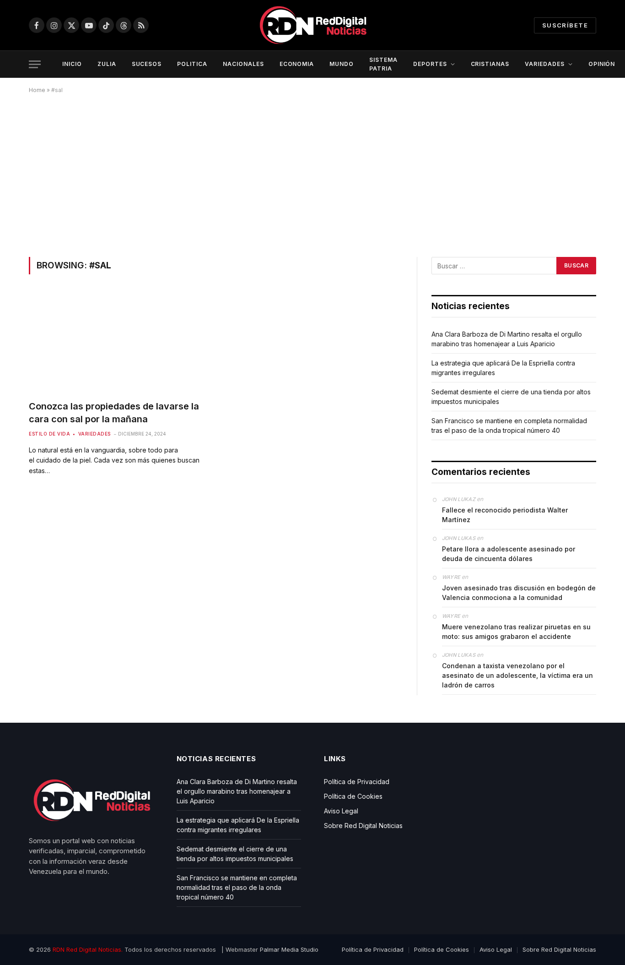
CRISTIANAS (490, 63)
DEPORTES (430, 63)
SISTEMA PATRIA (383, 64)
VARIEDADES (545, 63)
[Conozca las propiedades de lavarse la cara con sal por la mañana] (118, 343)
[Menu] (35, 64)
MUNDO (341, 63)
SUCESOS (147, 63)
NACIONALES (243, 63)
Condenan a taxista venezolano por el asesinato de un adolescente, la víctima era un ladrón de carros (517, 675)
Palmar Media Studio (289, 949)
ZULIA (106, 63)
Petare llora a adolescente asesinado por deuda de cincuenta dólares (508, 553)
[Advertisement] (312, 173)
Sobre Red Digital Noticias (363, 825)
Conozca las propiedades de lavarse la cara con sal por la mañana (114, 412)
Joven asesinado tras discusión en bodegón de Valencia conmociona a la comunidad (519, 592)
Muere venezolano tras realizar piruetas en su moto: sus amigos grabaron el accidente (516, 631)
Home (37, 90)
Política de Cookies (353, 796)
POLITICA (192, 63)
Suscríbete (565, 25)
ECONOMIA (297, 63)
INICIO (72, 63)
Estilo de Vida (49, 433)
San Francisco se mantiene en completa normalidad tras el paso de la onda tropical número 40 (237, 887)
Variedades (94, 433)
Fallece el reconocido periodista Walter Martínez (505, 514)
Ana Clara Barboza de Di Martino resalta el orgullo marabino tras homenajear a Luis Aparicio (237, 791)
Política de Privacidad (356, 781)
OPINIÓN (601, 63)
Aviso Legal (341, 811)
